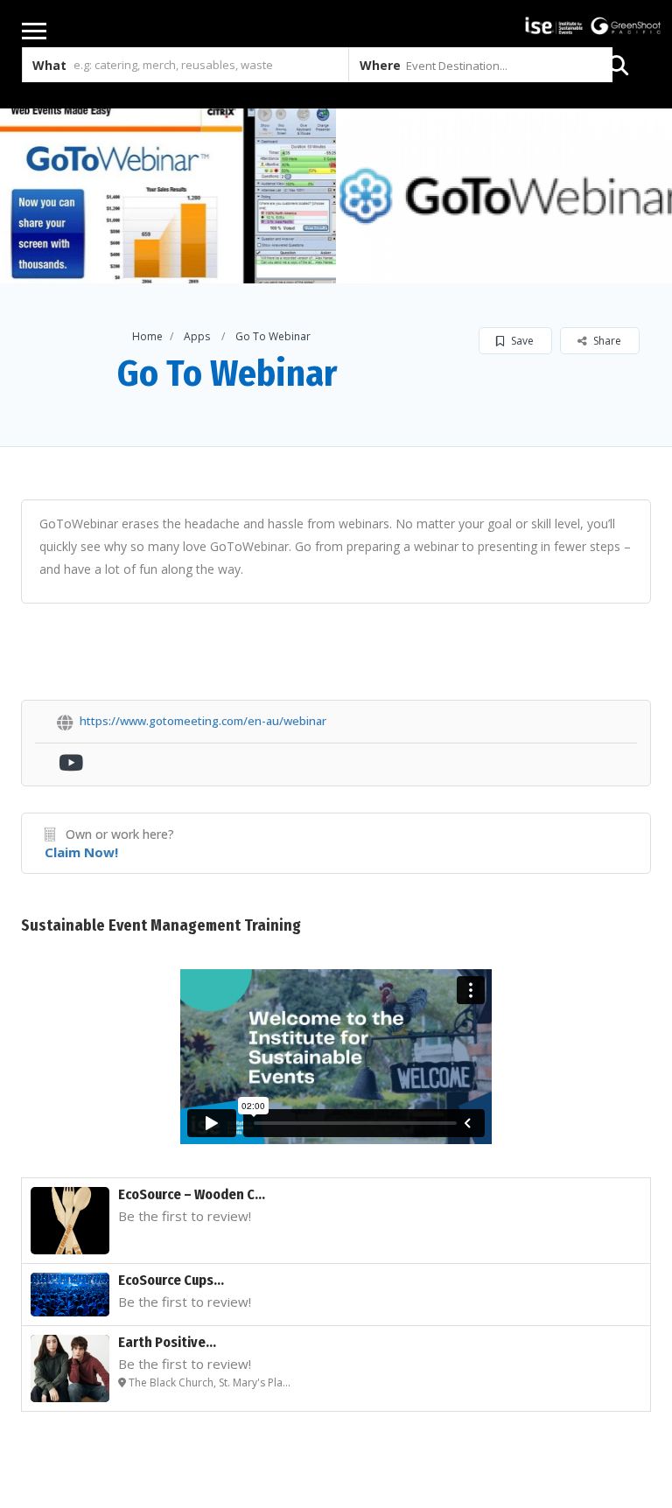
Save (521, 340)
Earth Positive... (167, 1342)
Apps (197, 336)
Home (147, 336)
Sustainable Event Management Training (161, 925)
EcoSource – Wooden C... (191, 1194)
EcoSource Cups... (171, 1280)
